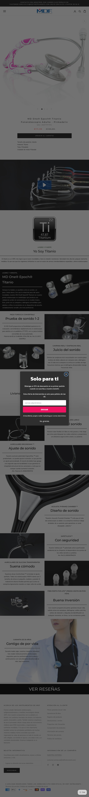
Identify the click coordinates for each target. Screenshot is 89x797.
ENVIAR (44, 409)
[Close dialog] (66, 374)
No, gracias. (44, 421)
